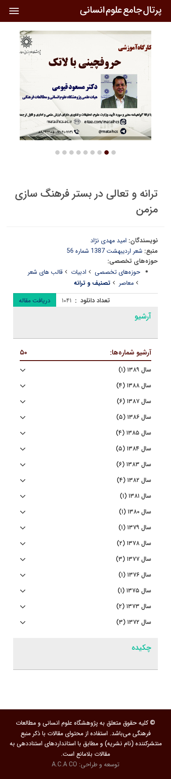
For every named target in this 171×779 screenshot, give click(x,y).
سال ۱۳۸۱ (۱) (135, 496)
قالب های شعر (45, 272)
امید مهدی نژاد (108, 240)
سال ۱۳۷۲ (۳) (133, 622)
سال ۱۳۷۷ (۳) (133, 559)
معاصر (126, 283)
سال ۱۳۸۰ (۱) (135, 512)
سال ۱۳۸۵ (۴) (133, 433)
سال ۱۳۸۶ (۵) (133, 417)
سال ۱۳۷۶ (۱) (134, 575)
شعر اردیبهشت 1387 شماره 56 (104, 251)
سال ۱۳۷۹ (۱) (134, 527)
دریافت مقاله (34, 300)
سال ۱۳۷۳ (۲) (133, 606)
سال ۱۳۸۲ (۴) (134, 480)
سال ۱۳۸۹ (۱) (134, 370)
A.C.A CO (64, 764)
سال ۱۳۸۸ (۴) (133, 385)
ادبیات (78, 272)
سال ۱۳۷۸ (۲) (134, 543)
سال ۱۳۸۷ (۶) (134, 401)
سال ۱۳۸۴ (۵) (133, 448)
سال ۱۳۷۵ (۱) (134, 590)
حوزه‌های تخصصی (117, 272)
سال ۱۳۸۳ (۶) (133, 464)
